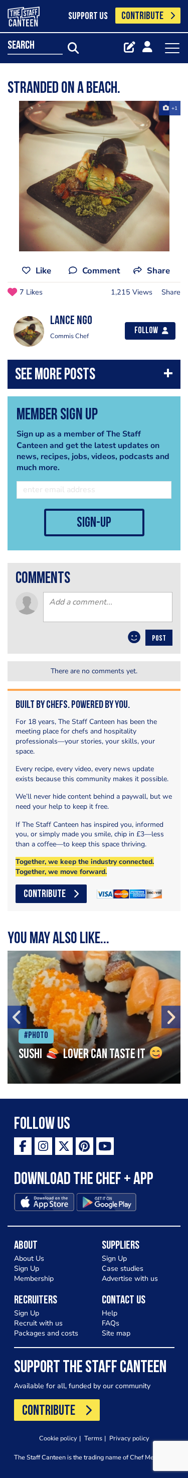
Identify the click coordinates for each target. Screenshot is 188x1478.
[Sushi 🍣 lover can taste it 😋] (94, 1017)
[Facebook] (23, 1146)
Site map (116, 1333)
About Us (29, 1258)
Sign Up (26, 1268)
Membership (34, 1278)
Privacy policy (129, 1438)
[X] (64, 1146)
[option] (94, 176)
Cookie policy (58, 1438)
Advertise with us (130, 1278)
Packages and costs (46, 1333)
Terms (93, 1438)
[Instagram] (43, 1146)
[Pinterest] (84, 1146)
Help (109, 1313)
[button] (94, 376)
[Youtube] (105, 1146)
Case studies (122, 1268)
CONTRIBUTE (142, 16)
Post (159, 639)
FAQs (110, 1323)
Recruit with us (38, 1323)
